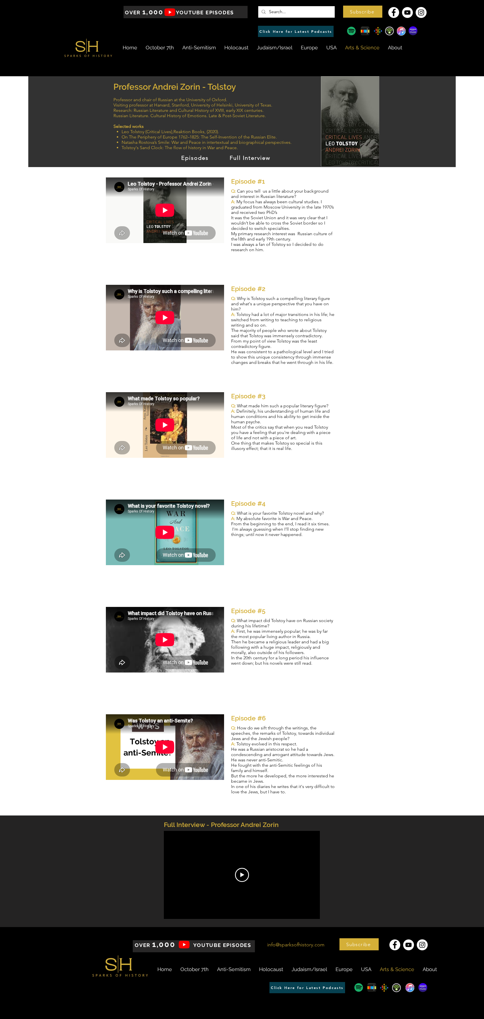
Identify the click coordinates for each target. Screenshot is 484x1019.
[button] (362, 12)
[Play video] (242, 875)
